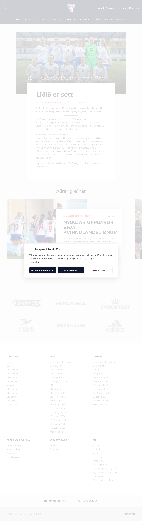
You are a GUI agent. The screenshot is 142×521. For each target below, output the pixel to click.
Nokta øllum (70, 270)
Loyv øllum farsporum (42, 270)
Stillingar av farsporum (99, 270)
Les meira (34, 262)
